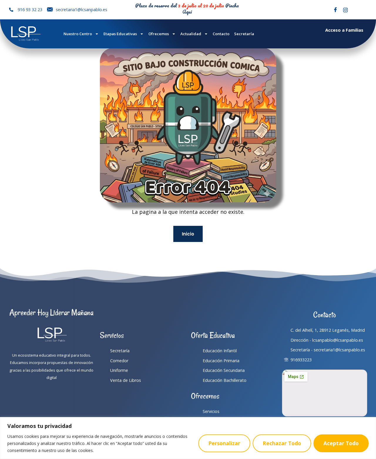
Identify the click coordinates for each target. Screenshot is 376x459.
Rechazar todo (282, 443)
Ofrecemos (158, 33)
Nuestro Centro (77, 33)
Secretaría (244, 33)
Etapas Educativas (120, 33)
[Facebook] (335, 9)
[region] (188, 438)
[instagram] (345, 9)
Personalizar (224, 443)
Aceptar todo (341, 443)
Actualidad (190, 33)
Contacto (221, 33)
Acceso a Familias (344, 30)
